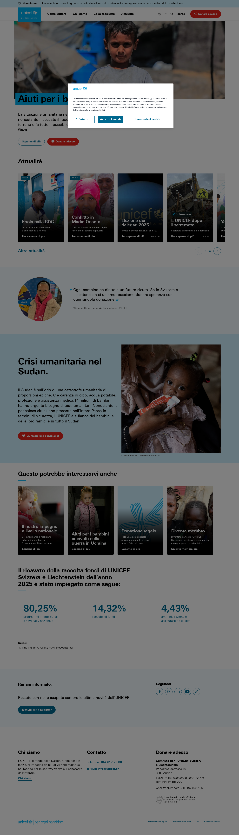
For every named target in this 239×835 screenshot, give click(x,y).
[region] (120, 105)
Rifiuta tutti (84, 119)
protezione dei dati (97, 110)
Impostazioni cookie (147, 119)
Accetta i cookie (110, 119)
